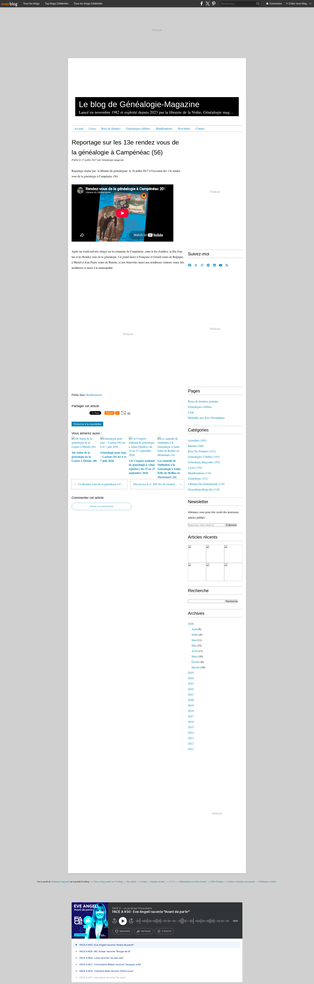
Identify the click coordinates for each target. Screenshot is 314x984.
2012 (191, 743)
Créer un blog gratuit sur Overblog (108, 881)
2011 (191, 749)
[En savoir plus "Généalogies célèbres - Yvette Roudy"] (197, 554)
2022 (191, 689)
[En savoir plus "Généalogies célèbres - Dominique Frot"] (197, 572)
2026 (191, 624)
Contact (200, 128)
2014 (191, 732)
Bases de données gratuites (203, 401)
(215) (202, 451)
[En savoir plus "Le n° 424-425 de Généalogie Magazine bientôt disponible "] (233, 572)
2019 (191, 705)
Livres (92, 128)
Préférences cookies (267, 881)
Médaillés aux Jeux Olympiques (206, 417)
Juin (194, 640)
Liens (191, 412)
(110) (204, 489)
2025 (191, 673)
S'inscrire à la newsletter (87, 424)
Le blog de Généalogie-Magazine (139, 104)
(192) (204, 462)
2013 (191, 738)
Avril (194, 651)
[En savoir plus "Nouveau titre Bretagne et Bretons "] (215, 554)
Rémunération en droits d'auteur (193, 881)
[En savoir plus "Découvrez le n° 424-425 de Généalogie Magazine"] (233, 554)
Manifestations (164, 128)
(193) (204, 457)
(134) (199, 473)
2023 (191, 683)
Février (196, 662)
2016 (191, 722)
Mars (194, 656)
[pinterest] (213, 3)
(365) (197, 440)
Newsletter (184, 128)
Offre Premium (217, 881)
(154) (195, 467)
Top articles (131, 881)
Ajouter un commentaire (101, 506)
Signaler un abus (158, 881)
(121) (198, 478)
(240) (196, 446)
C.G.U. (172, 881)
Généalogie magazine (60, 881)
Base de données (111, 128)
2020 (191, 700)
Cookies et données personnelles (241, 881)
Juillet (195, 634)
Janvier (196, 667)
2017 (191, 716)
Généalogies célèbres (138, 128)
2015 (191, 727)
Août (194, 629)
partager (146, 931)
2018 (191, 711)
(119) (206, 484)
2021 (191, 694)
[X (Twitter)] (207, 3)
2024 (191, 678)
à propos (166, 931)
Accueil (78, 128)
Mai (194, 645)
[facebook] (201, 3)
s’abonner (124, 931)
